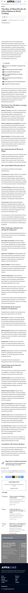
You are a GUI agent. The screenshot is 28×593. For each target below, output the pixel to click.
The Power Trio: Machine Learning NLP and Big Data (14, 66)
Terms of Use (15, 470)
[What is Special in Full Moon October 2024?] (5, 498)
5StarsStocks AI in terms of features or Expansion (13, 78)
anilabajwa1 (4, 20)
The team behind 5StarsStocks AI (12, 71)
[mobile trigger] (2, 1)
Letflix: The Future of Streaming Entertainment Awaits (16, 511)
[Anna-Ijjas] (14, 1)
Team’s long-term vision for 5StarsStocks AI (14, 81)
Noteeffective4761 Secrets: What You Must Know (9, 545)
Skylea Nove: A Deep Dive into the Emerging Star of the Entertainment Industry (17, 525)
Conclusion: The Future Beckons (12, 84)
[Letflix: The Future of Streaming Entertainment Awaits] (5, 511)
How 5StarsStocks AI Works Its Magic (13, 69)
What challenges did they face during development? (12, 75)
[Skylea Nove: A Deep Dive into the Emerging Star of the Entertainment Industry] (5, 525)
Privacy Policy (11, 472)
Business (3, 6)
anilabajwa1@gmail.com (9, 588)
